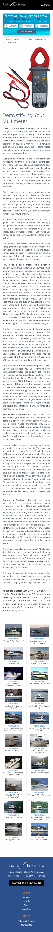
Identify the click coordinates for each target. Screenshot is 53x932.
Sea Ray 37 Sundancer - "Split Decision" (13, 773)
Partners (41, 876)
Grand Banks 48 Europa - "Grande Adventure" (39, 817)
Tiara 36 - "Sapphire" (14, 816)
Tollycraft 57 (13, 662)
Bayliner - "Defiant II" (13, 749)
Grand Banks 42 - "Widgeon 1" (39, 750)
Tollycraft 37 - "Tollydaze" (39, 794)
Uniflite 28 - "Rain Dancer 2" (39, 706)
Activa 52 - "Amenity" (39, 662)
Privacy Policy (14, 876)
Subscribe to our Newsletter (26, 883)
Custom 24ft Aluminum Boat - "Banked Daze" (13, 728)
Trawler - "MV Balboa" (39, 772)
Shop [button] (26, 905)
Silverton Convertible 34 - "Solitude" (39, 728)
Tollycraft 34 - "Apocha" (13, 640)
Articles (28, 39)
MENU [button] (47, 4)
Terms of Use (29, 876)
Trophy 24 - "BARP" (13, 838)
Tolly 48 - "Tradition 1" (39, 838)
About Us (26, 909)
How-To (17, 39)
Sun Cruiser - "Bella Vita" (39, 682)
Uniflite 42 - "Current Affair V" (13, 706)
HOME (8, 39)
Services (27, 897)
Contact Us (26, 925)
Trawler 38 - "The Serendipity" (13, 795)
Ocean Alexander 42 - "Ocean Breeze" (39, 641)
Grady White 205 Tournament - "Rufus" (14, 683)
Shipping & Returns (26, 921)
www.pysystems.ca (19, 610)
